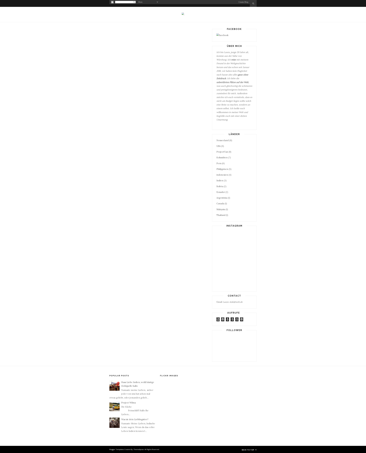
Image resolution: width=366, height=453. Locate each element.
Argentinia (221, 197)
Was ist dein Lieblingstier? (134, 419)
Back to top (248, 450)
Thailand (220, 215)
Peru (218, 163)
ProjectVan (222, 151)
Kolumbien (222, 157)
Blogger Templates (116, 449)
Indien (219, 180)
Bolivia (219, 186)
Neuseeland (222, 140)
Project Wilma (128, 402)
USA (218, 146)
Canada (220, 203)
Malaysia (220, 209)
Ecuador (220, 192)
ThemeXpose (139, 449)
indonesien (222, 174)
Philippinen (222, 169)
